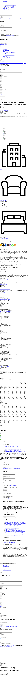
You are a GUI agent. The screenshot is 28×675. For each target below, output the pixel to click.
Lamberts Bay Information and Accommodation (15, 531)
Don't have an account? (7, 468)
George (1, 110)
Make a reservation (4, 674)
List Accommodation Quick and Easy (13, 535)
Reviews (21, 63)
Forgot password (13, 626)
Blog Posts (5, 8)
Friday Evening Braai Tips (10, 529)
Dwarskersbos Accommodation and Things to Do (15, 533)
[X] (8, 245)
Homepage (5, 1)
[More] (15, 245)
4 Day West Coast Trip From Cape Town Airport (15, 446)
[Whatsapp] (12, 245)
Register (16, 35)
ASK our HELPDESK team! (9, 542)
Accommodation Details (5, 299)
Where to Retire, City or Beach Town (13, 449)
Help (4, 3)
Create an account (18, 645)
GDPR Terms (11, 614)
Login (2, 17)
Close (1, 94)
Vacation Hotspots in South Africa (12, 450)
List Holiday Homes (7, 9)
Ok (5, 663)
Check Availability (4, 238)
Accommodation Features (5, 311)
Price (6, 63)
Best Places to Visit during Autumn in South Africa (15, 451)
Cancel (2, 663)
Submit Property (3, 61)
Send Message (3, 615)
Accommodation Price (4, 279)
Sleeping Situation (3, 284)
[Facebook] (6, 245)
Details (8, 63)
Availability (17, 63)
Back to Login (3, 36)
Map (25, 63)
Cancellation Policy (4, 372)
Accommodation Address (5, 289)
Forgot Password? (17, 18)
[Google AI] (3, 245)
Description (2, 63)
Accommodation (6, 2)
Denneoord (6, 110)
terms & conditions (10, 35)
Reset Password (4, 43)
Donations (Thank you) (10, 7)
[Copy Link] (1, 245)
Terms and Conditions (9, 6)
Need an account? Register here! (6, 18)
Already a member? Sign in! (6, 646)
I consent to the (8, 614)
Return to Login (3, 44)
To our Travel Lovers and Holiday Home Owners (15, 448)
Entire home (2, 169)
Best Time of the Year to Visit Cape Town (13, 530)
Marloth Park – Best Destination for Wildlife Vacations (16, 532)
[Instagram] (10, 245)
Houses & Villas (3, 200)
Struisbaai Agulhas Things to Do (12, 528)
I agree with (7, 35)
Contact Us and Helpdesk (10, 5)
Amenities (12, 63)
